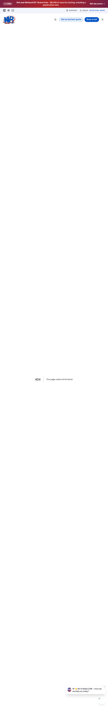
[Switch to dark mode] (55, 19)
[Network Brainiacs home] (9, 19)
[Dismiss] (104, 686)
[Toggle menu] (102, 19)
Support (73, 10)
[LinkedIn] (4, 10)
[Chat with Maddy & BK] (101, 700)
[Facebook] (8, 10)
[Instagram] (13, 10)
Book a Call (92, 19)
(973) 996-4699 (97, 10)
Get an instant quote (71, 19)
